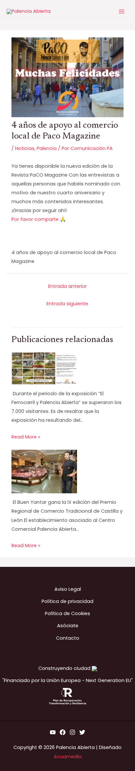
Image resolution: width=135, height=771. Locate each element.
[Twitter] (82, 732)
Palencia (47, 148)
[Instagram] (72, 732)
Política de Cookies (67, 613)
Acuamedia (68, 756)
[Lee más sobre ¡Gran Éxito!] (44, 368)
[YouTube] (53, 732)
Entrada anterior (67, 286)
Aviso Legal (67, 589)
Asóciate (67, 625)
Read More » (25, 437)
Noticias (24, 148)
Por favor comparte (35, 219)
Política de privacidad (67, 601)
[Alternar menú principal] (121, 11)
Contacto (67, 638)
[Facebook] (63, 732)
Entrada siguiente (67, 303)
